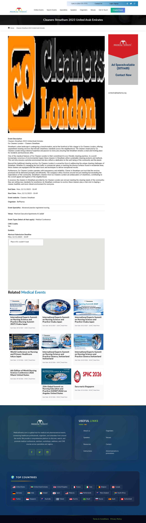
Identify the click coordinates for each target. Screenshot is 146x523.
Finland (61, 499)
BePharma (21, 202)
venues (93, 10)
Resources (87, 445)
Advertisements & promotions (112, 453)
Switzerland (128, 499)
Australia (48, 499)
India (32, 493)
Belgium (103, 487)
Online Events (39, 10)
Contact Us (98, 3)
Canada (117, 487)
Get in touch (103, 10)
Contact (108, 445)
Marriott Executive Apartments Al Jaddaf (29, 214)
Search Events (52, 10)
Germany (19, 493)
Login (111, 3)
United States (20, 487)
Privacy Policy (116, 519)
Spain (113, 499)
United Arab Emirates (41, 487)
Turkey (18, 499)
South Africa (121, 493)
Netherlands (87, 493)
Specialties (63, 10)
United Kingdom (62, 487)
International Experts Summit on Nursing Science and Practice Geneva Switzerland (88, 354)
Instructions (87, 452)
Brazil (88, 499)
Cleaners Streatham (32, 143)
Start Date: (18, 328)
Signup (116, 3)
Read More (32, 328)
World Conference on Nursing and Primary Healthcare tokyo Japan (24, 354)
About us (86, 432)
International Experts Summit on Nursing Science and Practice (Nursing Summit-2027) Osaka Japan (23, 320)
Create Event (118, 10)
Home (12, 28)
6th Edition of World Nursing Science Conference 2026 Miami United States (23, 373)
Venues (108, 439)
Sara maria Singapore (84, 387)
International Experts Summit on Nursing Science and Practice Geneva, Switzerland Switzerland (56, 355)
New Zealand (104, 493)
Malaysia (71, 493)
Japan (58, 493)
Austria (75, 499)
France (78, 487)
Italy (90, 487)
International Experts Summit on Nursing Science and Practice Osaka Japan (56, 319)
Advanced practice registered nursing (35, 208)
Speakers (73, 10)
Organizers (83, 10)
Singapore (33, 499)
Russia (101, 499)
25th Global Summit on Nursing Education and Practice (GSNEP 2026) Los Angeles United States (55, 390)
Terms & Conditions (101, 519)
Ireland (45, 493)
